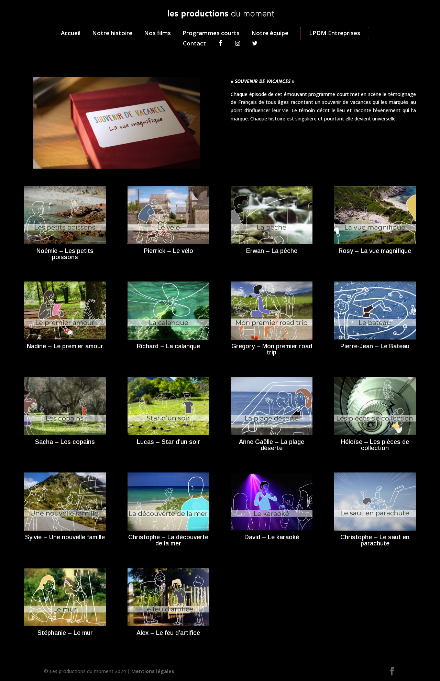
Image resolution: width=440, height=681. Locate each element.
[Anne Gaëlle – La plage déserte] (271, 406)
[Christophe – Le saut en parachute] (375, 501)
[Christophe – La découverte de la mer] (168, 501)
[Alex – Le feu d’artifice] (168, 597)
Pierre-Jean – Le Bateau (374, 346)
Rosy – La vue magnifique (375, 250)
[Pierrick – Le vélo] (168, 215)
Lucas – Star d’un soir (168, 441)
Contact (194, 44)
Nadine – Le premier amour (65, 346)
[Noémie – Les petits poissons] (65, 215)
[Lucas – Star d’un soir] (168, 406)
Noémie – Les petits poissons (65, 253)
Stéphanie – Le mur (65, 632)
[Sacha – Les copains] (65, 406)
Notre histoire (112, 34)
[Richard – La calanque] (168, 310)
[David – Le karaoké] (271, 501)
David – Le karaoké (271, 537)
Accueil (70, 34)
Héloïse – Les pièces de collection (375, 444)
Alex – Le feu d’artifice (168, 632)
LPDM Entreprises (334, 33)
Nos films (157, 34)
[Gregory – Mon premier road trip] (271, 310)
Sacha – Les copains (65, 441)
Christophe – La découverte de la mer (168, 540)
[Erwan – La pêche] (271, 215)
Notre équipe (269, 34)
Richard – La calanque (168, 346)
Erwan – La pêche (271, 250)
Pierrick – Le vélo (168, 250)
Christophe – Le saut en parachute (374, 540)
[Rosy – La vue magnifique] (375, 215)
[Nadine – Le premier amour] (65, 310)
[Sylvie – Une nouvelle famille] (65, 501)
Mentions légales (152, 671)
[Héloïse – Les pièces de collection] (375, 406)
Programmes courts (211, 34)
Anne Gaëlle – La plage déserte (271, 444)
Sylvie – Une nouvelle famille (65, 537)
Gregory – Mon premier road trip (271, 349)
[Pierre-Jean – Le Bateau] (375, 310)
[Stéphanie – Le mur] (65, 597)
